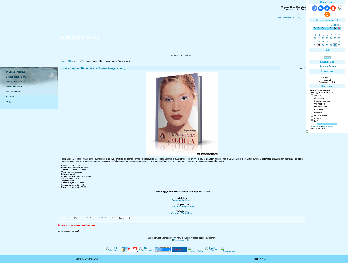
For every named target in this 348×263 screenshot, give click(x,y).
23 (339, 42)
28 (331, 45)
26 (323, 45)
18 (319, 42)
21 (331, 42)
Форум (9, 101)
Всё (316, 121)
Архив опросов (329, 126)
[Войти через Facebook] (327, 8)
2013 (70, 61)
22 (335, 42)
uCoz (266, 259)
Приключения (320, 107)
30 (339, 45)
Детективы (319, 98)
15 (335, 38)
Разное (71, 218)
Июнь (76, 61)
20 (327, 42)
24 (315, 45)
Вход (298, 18)
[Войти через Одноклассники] (327, 14)
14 (331, 38)
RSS (304, 18)
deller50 (100, 218)
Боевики (318, 112)
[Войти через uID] (314, 8)
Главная (277, 18)
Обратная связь (14, 86)
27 (327, 45)
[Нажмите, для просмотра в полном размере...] (182, 155)
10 (315, 38)
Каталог (10, 96)
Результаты (315, 126)
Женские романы (322, 101)
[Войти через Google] (339, 8)
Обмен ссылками (15, 81)
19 (323, 42)
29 (82, 61)
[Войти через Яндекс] (333, 8)
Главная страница (15, 72)
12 (323, 38)
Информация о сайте (17, 77)
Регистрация (288, 18)
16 (339, 38)
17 (315, 42)
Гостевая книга (14, 91)
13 (327, 38)
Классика (318, 109)
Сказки (317, 118)
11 (319, 38)
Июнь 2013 (334, 25)
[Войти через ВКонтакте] (321, 8)
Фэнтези (318, 95)
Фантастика (319, 104)
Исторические (320, 115)
